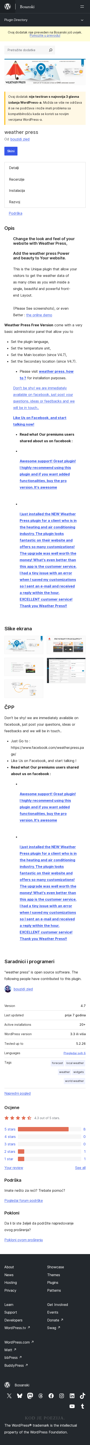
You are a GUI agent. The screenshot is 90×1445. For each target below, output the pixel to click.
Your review (13, 1167)
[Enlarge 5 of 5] (80, 663)
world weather (74, 1081)
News (9, 1275)
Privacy (10, 1290)
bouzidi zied (20, 139)
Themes (53, 1275)
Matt (10, 1350)
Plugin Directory (16, 20)
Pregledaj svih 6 (75, 1053)
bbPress (13, 1357)
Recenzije (16, 179)
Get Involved (57, 1304)
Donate (55, 1320)
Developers (13, 1320)
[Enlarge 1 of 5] (37, 642)
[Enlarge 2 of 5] (37, 663)
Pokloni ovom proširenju (23, 1240)
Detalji (14, 168)
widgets (78, 1072)
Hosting (10, 1282)
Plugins (52, 1282)
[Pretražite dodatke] (50, 50)
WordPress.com (19, 1342)
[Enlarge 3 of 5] (37, 685)
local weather (75, 1063)
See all (80, 1167)
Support (10, 1312)
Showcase (55, 1267)
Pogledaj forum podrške (23, 1200)
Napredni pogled (17, 1093)
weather (64, 1072)
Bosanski (22, 1385)
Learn (8, 1304)
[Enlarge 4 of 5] (80, 642)
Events (52, 1312)
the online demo (39, 315)
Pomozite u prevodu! (45, 35)
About (9, 1267)
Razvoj (14, 202)
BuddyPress (16, 1365)
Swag (54, 1328)
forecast (57, 1063)
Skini (11, 151)
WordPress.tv (17, 1328)
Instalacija (17, 190)
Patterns (54, 1290)
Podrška (15, 213)
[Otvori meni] (83, 6)
